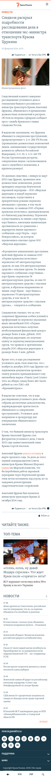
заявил (6, 468)
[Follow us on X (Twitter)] (11, 738)
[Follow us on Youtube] (17, 738)
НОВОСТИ (11, 596)
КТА (20, 774)
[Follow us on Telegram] (37, 738)
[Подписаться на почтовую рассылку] (17, 745)
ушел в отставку (32, 453)
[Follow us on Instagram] (24, 738)
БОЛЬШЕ (44, 722)
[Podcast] (11, 745)
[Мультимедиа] (8, 774)
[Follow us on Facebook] (4, 738)
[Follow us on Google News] (30, 738)
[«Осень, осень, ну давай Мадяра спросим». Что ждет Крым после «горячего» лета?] (25, 551)
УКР (31, 774)
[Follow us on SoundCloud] (43, 738)
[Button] (18, 55)
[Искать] (43, 774)
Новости (7, 12)
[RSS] (4, 745)
